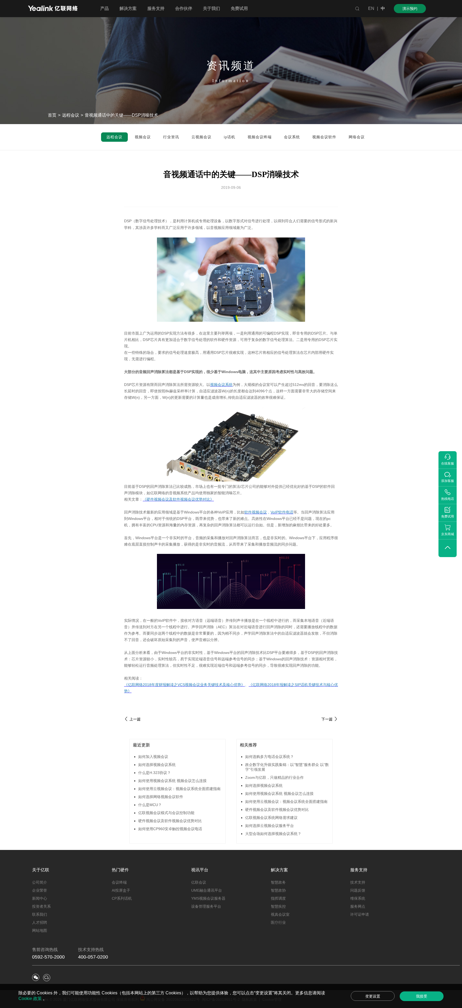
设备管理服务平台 (206, 906)
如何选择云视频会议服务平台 (269, 825)
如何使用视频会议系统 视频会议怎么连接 (172, 781)
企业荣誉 (39, 890)
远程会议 (70, 115)
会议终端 (119, 882)
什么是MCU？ (150, 805)
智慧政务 (278, 882)
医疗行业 (278, 922)
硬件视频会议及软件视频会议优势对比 (170, 821)
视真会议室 (280, 914)
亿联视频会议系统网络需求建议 (271, 817)
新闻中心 (39, 898)
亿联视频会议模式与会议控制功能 (166, 813)
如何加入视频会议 (153, 756)
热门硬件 (120, 870)
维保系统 (357, 898)
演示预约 (409, 8)
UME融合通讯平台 (206, 890)
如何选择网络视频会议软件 (160, 797)
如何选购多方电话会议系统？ (269, 756)
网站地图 (39, 930)
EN (371, 8)
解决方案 (279, 870)
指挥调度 (278, 898)
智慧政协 (278, 890)
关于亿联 (40, 870)
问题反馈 (357, 890)
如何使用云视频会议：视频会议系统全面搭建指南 (179, 789)
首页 (52, 115)
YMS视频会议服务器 (208, 898)
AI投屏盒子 (121, 890)
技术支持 (357, 882)
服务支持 (358, 870)
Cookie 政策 (30, 998)
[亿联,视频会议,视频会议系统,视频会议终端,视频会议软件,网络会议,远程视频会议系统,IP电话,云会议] (53, 9)
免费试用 (239, 8)
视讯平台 (199, 870)
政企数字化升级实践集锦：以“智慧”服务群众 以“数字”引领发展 (287, 767)
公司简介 (39, 882)
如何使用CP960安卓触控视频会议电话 (170, 829)
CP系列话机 (122, 898)
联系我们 (39, 914)
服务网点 (357, 906)
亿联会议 (198, 882)
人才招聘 (39, 922)
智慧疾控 (278, 906)
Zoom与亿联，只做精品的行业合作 (274, 777)
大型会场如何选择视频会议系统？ (273, 833)
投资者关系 (41, 906)
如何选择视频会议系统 (157, 764)
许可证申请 (359, 914)
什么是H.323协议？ (154, 773)
